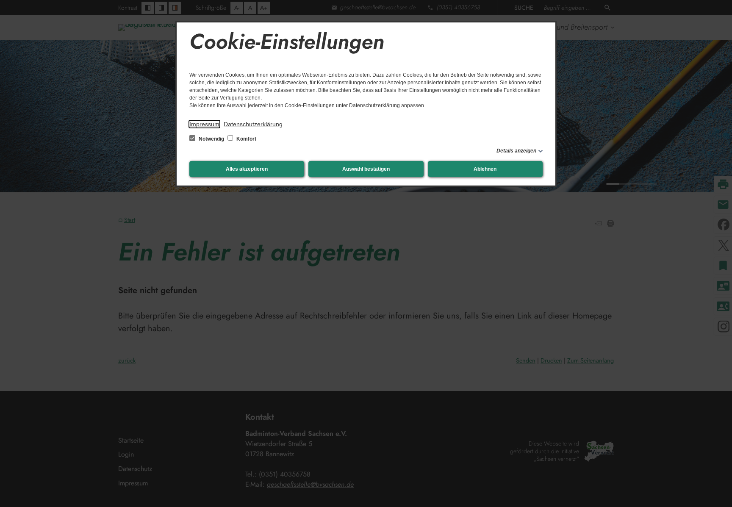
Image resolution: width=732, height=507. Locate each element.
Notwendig (211, 139)
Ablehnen (485, 169)
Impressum (204, 124)
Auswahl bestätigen (366, 169)
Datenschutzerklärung (253, 124)
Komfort (245, 139)
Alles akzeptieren (247, 169)
